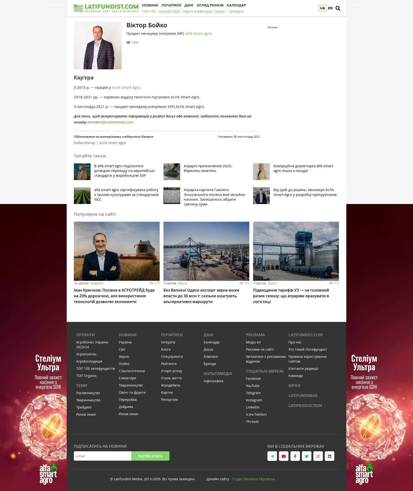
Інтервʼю (97, 283)
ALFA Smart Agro (126, 87)
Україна (125, 342)
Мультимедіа (218, 373)
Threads (252, 421)
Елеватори (127, 378)
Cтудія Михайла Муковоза (253, 479)
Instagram (254, 400)
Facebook (253, 378)
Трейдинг (84, 407)
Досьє (208, 349)
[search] (338, 8)
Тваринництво (88, 400)
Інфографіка (213, 381)
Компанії (211, 356)
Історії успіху (171, 371)
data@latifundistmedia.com (110, 122)
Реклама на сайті (260, 349)
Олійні (124, 363)
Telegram (253, 393)
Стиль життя (171, 378)
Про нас (295, 342)
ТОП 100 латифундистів (95, 368)
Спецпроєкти (172, 356)
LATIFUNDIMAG (303, 395)
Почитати (172, 334)
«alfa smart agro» (198, 33)
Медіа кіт (253, 342)
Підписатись (150, 456)
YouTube (253, 385)
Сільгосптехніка (132, 371)
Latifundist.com (305, 334)
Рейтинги (169, 363)
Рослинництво (88, 393)
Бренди (210, 363)
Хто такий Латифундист (307, 349)
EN (330, 8)
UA (322, 8)
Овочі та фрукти (132, 392)
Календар (212, 342)
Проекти (85, 334)
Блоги (183, 283)
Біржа (294, 385)
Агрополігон (86, 354)
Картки (167, 392)
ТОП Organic (86, 375)
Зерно (124, 356)
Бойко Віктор (84, 142)
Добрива (126, 406)
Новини (127, 334)
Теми (81, 385)
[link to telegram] (272, 456)
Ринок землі (86, 414)
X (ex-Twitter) (256, 414)
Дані (208, 334)
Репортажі (169, 399)
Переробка (128, 399)
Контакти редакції (303, 368)
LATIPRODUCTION (305, 405)
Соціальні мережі (265, 371)
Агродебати (170, 385)
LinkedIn (253, 407)
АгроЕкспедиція (89, 361)
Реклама (255, 334)
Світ (122, 349)
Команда (295, 375)
